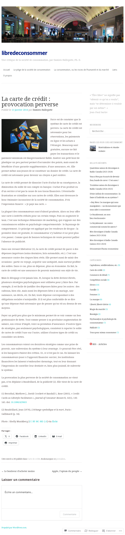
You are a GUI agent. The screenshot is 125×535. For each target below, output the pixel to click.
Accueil (6, 70)
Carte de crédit (34, 459)
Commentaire (69, 514)
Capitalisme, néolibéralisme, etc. (103, 265)
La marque (94, 299)
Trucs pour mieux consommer (103, 333)
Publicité (93, 328)
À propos (7, 75)
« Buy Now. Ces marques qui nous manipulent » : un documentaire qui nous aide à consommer (105, 206)
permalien (60, 459)
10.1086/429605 (19, 402)
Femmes (93, 295)
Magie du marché (97, 309)
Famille (93, 290)
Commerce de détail (98, 275)
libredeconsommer (24, 53)
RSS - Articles (100, 344)
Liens (114, 70)
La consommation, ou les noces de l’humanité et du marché (81, 70)
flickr (55, 421)
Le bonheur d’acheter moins (18, 471)
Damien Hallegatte (42, 110)
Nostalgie (94, 314)
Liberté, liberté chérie (99, 304)
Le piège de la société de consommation (31, 70)
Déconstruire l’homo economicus (104, 249)
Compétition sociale (98, 280)
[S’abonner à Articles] (91, 344)
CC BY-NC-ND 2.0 (38, 421)
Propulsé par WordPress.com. (14, 528)
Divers (92, 285)
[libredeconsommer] (62, 24)
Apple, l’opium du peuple (67, 471)
